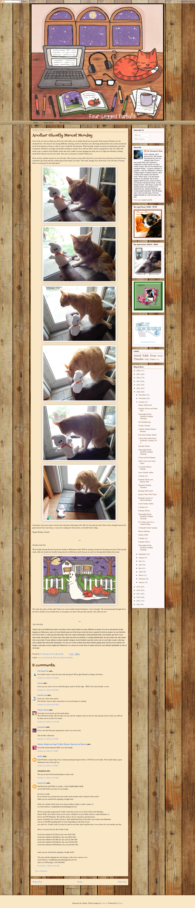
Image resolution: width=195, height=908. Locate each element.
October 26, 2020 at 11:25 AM (48, 722)
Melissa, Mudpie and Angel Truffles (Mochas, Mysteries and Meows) (62, 744)
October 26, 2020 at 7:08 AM (47, 678)
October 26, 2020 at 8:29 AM (47, 704)
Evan (43, 657)
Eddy (146, 355)
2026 (138, 371)
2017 (138, 594)
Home (35, 123)
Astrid (137, 355)
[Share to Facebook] (76, 654)
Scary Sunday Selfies (145, 472)
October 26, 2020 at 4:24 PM (47, 739)
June (140, 565)
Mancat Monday (67, 657)
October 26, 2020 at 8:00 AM (47, 690)
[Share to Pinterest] (79, 654)
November (143, 398)
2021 (138, 388)
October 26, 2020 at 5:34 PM (47, 766)
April (141, 572)
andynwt (104, 903)
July (140, 561)
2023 (138, 381)
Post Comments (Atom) (84, 888)
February (142, 579)
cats (39, 657)
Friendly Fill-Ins (144, 446)
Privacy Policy (64, 123)
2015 (138, 601)
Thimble (139, 359)
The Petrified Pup (144, 422)
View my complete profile (143, 200)
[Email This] (70, 654)
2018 (138, 590)
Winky (158, 359)
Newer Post (37, 881)
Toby (146, 359)
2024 (138, 378)
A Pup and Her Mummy (147, 458)
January (142, 582)
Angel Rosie (49, 123)
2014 (138, 604)
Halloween (56, 657)
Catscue (40, 683)
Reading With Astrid (145, 491)
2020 (138, 392)
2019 (138, 587)
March (141, 575)
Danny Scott (41, 783)
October (142, 402)
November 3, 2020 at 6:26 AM (48, 866)
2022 (138, 385)
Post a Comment (41, 871)
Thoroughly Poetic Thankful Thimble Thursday (145, 416)
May (140, 568)
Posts (139, 135)
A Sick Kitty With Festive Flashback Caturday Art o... (147, 440)
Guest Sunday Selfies (145, 504)
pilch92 (40, 756)
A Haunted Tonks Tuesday (147, 528)
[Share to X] (74, 654)
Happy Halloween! (145, 405)
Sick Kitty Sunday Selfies (147, 435)
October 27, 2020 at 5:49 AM (47, 778)
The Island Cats (43, 671)
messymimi (41, 727)
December (142, 395)
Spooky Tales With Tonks (147, 494)
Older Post (122, 881)
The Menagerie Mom (154, 151)
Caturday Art (142, 476)
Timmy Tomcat (43, 710)
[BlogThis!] (72, 654)
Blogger (119, 903)
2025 (138, 374)
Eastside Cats (42, 695)
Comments (141, 139)
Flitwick (49, 657)
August (141, 558)
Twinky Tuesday (144, 426)
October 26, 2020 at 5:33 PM (47, 751)
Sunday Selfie (143, 535)
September (143, 554)
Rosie (160, 356)
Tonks (152, 359)
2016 (138, 597)
